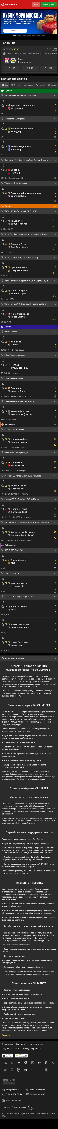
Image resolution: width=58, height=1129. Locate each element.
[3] (29, 36)
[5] (38, 36)
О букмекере (7, 1044)
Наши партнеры (36, 1044)
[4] (33, 36)
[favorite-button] (47, 49)
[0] (14, 36)
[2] (24, 36)
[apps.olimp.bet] (7, 1055)
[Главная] (10, 4)
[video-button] (55, 494)
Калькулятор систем (32, 1048)
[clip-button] (3, 101)
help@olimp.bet (12, 1089)
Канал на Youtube (13, 1100)
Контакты (20, 1044)
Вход (36, 4)
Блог (17, 1048)
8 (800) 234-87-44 (14, 1094)
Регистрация (49, 4)
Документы (7, 1048)
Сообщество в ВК (37, 1094)
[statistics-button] (50, 49)
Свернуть (6, 1035)
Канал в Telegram (38, 1089)
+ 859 (54, 49)
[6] (43, 36)
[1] (19, 36)
